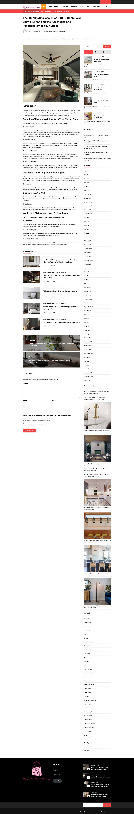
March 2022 (87, 369)
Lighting (49, 6)
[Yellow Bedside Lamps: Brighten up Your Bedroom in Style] (97, 415)
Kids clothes (87, 677)
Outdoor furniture (89, 727)
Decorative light (88, 642)
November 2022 (88, 345)
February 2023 (88, 334)
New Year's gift (88, 715)
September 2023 (88, 307)
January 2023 (87, 338)
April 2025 (86, 233)
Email (54, 400)
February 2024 (88, 287)
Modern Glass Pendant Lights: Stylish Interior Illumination (99, 795)
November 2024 (88, 252)
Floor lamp (87, 653)
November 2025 (88, 206)
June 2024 (86, 272)
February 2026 (88, 194)
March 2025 (87, 237)
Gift (98, 6)
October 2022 (87, 349)
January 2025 (87, 244)
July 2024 (86, 268)
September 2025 (88, 213)
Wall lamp (62, 31)
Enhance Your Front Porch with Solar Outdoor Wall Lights (99, 768)
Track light (87, 743)
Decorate (65, 6)
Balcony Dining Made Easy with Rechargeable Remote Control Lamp (100, 786)
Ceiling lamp (87, 626)
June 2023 (86, 318)
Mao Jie (29, 31)
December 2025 (88, 202)
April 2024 (86, 279)
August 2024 (87, 264)
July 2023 (86, 314)
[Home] (43, 6)
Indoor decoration (89, 673)
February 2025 (88, 241)
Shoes (88, 6)
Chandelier (48, 11)
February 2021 (88, 380)
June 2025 (86, 225)
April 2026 (86, 186)
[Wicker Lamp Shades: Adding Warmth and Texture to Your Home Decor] (97, 558)
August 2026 (87, 171)
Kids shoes (87, 681)
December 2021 (88, 373)
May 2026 (86, 182)
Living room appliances (48, 31)
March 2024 (87, 283)
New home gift (88, 712)
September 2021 (88, 376)
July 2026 (86, 175)
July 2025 (86, 221)
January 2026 (87, 198)
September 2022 (88, 353)
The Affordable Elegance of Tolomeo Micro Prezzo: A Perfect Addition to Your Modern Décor (61, 261)
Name (25, 400)
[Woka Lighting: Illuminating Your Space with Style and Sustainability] (97, 492)
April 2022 (86, 365)
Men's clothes (88, 704)
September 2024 (88, 260)
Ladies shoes (87, 692)
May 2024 (86, 276)
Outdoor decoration (89, 723)
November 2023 (88, 299)
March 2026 (87, 190)
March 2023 (87, 330)
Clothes (81, 6)
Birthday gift (87, 622)
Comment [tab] (107, 52)
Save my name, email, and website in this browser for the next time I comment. (47, 415)
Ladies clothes (88, 688)
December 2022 (88, 342)
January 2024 (87, 291)
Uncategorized (88, 746)
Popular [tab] (89, 52)
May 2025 (86, 229)
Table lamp (87, 739)
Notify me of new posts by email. (33, 425)
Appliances (74, 6)
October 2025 (87, 210)
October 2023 (87, 303)
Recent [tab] (99, 52)
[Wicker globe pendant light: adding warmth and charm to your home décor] (97, 591)
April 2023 (86, 326)
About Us (39, 2)
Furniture (57, 6)
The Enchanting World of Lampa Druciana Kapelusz (61, 322)
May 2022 (86, 361)
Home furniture (88, 669)
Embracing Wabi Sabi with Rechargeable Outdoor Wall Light (100, 777)
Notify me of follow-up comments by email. (36, 420)
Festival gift (87, 649)
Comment (26, 383)
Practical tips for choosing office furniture (101, 88)
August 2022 (87, 357)
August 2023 (87, 310)
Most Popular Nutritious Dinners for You (100, 117)
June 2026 (86, 179)
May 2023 (86, 322)
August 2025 (87, 217)
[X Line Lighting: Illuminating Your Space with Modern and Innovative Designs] (97, 448)
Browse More (105, 2)
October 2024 (87, 256)
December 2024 (88, 248)
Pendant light (88, 731)
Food (94, 6)
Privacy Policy (47, 2)
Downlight (87, 646)
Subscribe (57, 781)
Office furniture (57, 11)
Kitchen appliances (89, 684)
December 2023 (88, 295)
